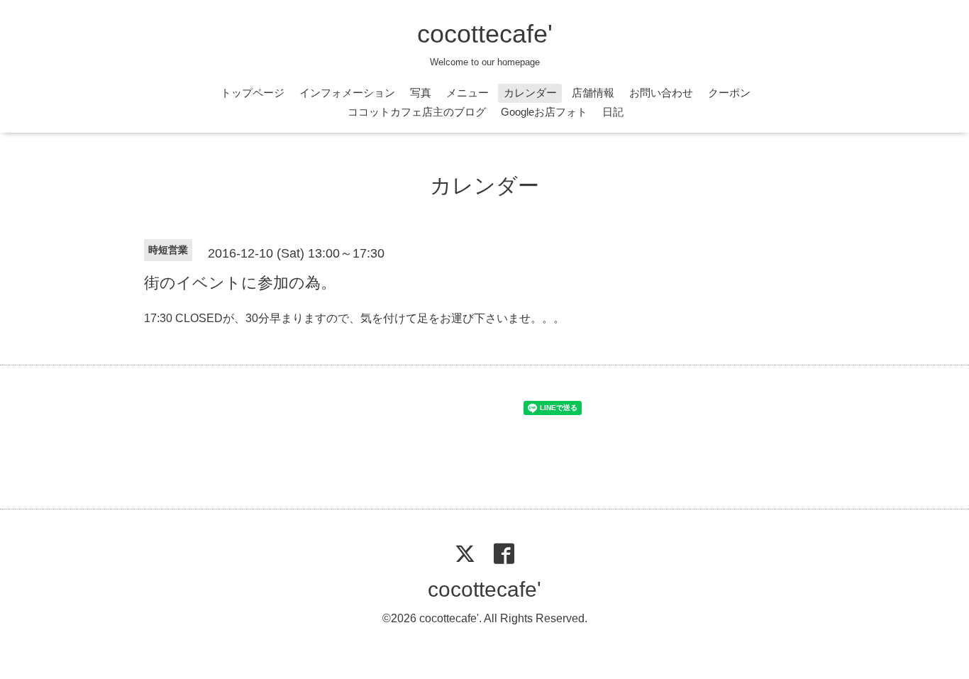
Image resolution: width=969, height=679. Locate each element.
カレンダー (530, 93)
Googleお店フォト (544, 112)
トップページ (252, 93)
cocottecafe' (485, 33)
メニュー (467, 93)
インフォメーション (347, 93)
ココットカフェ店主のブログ (417, 112)
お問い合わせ (661, 93)
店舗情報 (593, 93)
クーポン (729, 93)
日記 (613, 112)
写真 (420, 93)
